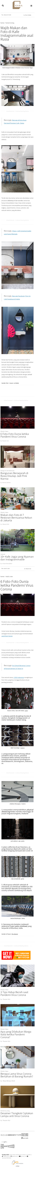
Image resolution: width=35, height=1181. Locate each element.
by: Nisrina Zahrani (5, 482)
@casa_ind (24, 1156)
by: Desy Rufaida (27, 15)
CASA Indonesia (19, 677)
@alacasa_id (7, 1156)
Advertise (18, 1154)
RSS (29, 1154)
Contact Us (25, 1154)
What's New (4, 431)
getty (26, 710)
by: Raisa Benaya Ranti (7, 1081)
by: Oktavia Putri (4, 524)
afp (19, 841)
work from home (6, 636)
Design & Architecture (7, 470)
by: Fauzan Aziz (4, 441)
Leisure (2, 554)
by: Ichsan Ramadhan (6, 563)
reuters (22, 748)
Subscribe (12, 1154)
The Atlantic (14, 934)
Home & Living (5, 1111)
